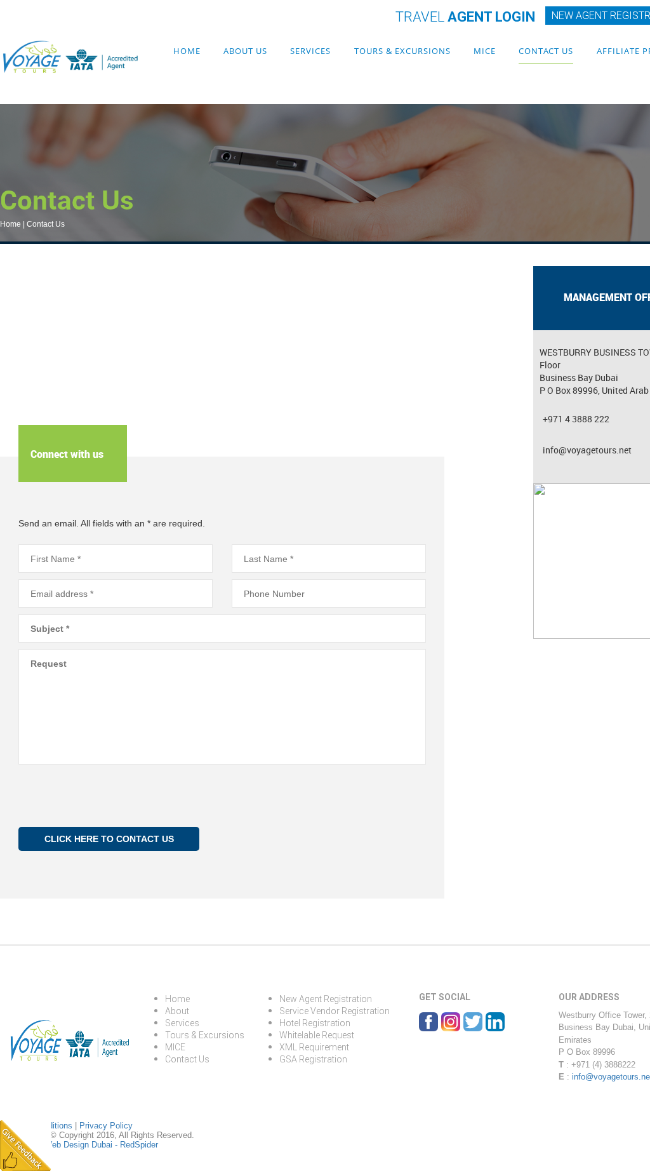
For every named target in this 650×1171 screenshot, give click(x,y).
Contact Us (546, 51)
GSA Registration (313, 1059)
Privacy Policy (106, 1125)
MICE (485, 51)
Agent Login (465, 17)
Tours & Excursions (402, 51)
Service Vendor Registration (334, 1011)
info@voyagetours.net (587, 450)
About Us (245, 51)
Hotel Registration (314, 1023)
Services (310, 51)
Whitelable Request (316, 1035)
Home (187, 51)
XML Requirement (314, 1047)
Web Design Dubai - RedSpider (101, 1144)
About (177, 1011)
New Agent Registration (325, 999)
